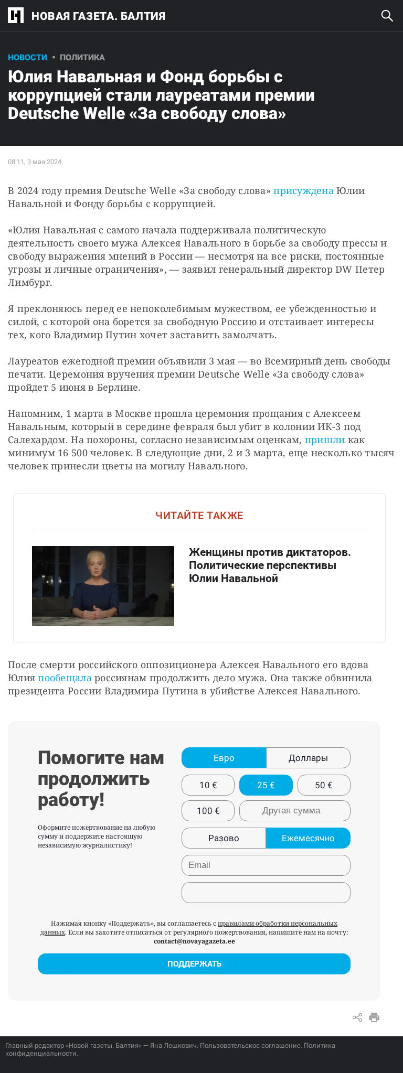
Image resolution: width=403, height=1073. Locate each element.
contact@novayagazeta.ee (194, 941)
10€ (208, 785)
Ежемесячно (308, 838)
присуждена (303, 190)
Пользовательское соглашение (250, 1045)
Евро (224, 758)
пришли (325, 439)
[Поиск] (387, 15)
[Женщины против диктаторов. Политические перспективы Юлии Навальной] (199, 567)
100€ (208, 811)
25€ (266, 785)
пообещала (64, 677)
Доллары (308, 758)
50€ (324, 785)
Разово (223, 838)
